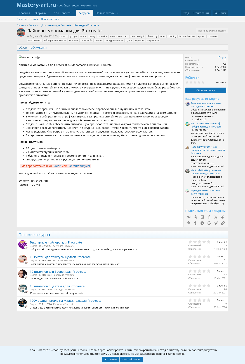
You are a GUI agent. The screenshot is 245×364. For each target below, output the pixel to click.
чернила (139, 40)
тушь (129, 40)
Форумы (40, 13)
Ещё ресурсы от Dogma (202, 99)
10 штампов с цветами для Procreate (57, 286)
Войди (57, 166)
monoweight (137, 36)
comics (63, 36)
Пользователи (105, 13)
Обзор (23, 47)
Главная (24, 13)
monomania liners (119, 36)
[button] (49, 13)
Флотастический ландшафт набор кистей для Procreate (206, 125)
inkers (83, 36)
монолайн (86, 40)
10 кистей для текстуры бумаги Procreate (60, 257)
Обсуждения (38, 47)
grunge (73, 36)
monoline (102, 36)
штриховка (153, 40)
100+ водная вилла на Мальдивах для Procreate (66, 300)
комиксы (212, 36)
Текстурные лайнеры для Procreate (56, 242)
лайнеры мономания (55, 40)
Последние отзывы (27, 19)
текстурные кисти (114, 40)
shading (172, 36)
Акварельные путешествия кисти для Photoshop (206, 105)
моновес (73, 40)
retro (162, 36)
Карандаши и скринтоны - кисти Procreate (205, 192)
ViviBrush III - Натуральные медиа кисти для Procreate (206, 172)
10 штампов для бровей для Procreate (58, 271)
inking (92, 36)
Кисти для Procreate (63, 245)
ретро (98, 40)
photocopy (152, 36)
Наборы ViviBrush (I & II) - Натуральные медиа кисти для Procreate (208, 150)
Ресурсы (84, 13)
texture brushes (187, 36)
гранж (201, 36)
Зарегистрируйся (79, 166)
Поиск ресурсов (50, 19)
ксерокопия (34, 40)
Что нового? (62, 13)
